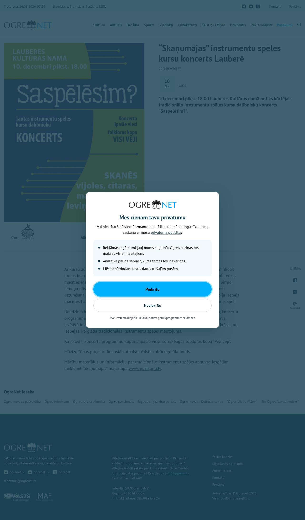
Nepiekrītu (152, 305)
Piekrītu (152, 289)
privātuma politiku (166, 232)
